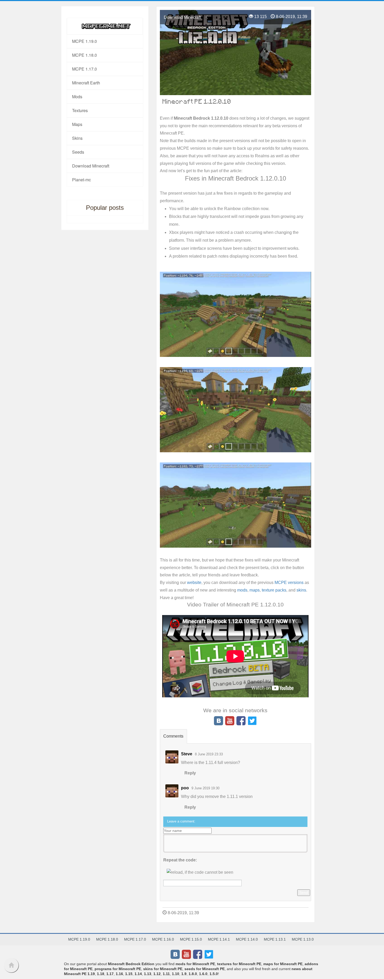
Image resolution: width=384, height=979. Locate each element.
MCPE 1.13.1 (275, 939)
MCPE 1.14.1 (219, 939)
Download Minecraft (182, 17)
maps (254, 590)
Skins (77, 138)
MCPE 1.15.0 (191, 939)
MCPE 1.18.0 (84, 55)
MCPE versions (289, 582)
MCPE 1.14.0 (247, 939)
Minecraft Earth (86, 83)
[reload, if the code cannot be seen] (200, 872)
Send (303, 892)
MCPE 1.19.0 (84, 41)
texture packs (274, 590)
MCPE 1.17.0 (84, 69)
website (194, 582)
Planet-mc (81, 180)
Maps (77, 124)
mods (242, 590)
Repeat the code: (180, 860)
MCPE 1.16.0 (163, 939)
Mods (77, 97)
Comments (173, 736)
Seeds (78, 152)
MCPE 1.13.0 (303, 939)
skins (301, 590)
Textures (80, 110)
